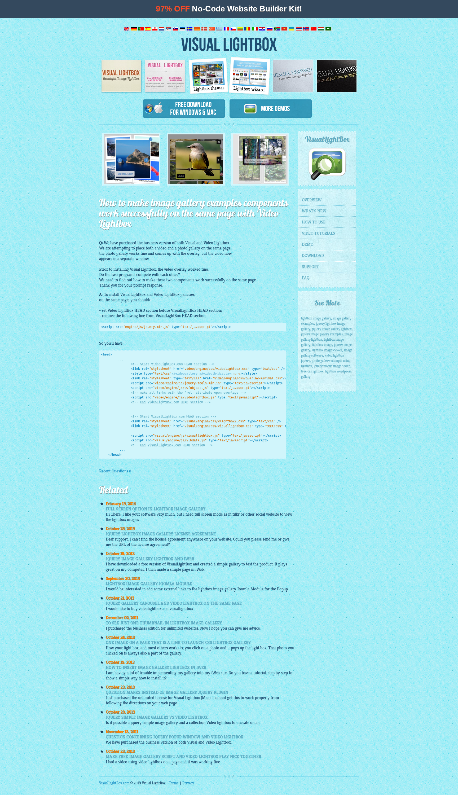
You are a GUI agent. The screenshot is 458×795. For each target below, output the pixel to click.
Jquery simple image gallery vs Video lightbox (157, 717)
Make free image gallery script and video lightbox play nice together (183, 756)
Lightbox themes (209, 88)
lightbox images (125, 519)
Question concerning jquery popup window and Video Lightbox (174, 737)
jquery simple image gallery (154, 722)
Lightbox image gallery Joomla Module (149, 583)
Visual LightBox (229, 44)
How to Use (313, 222)
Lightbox (221, 242)
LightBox (171, 294)
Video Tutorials (318, 233)
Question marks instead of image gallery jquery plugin (167, 692)
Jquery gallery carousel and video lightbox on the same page (174, 603)
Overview (312, 200)
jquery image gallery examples (322, 334)
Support (310, 266)
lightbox (224, 722)
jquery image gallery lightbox (332, 329)
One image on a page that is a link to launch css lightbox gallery (178, 642)
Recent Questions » (115, 471)
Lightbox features (165, 76)
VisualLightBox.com (114, 783)
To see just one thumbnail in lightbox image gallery (164, 623)
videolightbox (150, 608)
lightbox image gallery (217, 589)
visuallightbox (181, 608)
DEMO (307, 244)
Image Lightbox (121, 76)
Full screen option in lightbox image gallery (156, 509)
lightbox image (322, 345)
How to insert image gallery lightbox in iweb (156, 667)
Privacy (188, 783)
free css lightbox (312, 371)
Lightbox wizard (249, 89)
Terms (173, 783)
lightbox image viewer (327, 350)
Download (313, 255)
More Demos (273, 108)
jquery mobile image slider (332, 366)
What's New (314, 211)
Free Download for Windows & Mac (193, 108)
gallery (194, 248)
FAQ (305, 277)
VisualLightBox (133, 294)
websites (191, 628)
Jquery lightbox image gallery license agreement (161, 534)
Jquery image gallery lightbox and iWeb (150, 558)
